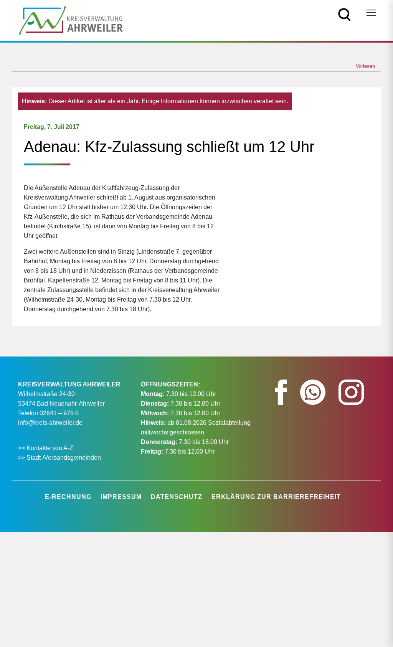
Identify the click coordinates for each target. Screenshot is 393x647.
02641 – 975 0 (59, 413)
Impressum (121, 497)
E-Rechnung (68, 497)
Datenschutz (176, 497)
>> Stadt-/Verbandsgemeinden (59, 457)
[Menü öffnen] (371, 13)
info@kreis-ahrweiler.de (50, 422)
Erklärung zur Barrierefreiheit (276, 497)
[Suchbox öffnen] (344, 14)
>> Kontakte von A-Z (46, 448)
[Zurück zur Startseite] (71, 20)
